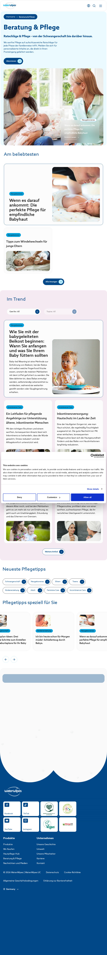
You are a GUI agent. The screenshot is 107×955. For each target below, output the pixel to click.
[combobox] (24, 311)
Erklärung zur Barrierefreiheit (57, 881)
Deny (19, 497)
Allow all (87, 497)
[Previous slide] (6, 659)
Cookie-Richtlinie (72, 872)
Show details (93, 489)
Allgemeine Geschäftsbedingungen (20, 881)
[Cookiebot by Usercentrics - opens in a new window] (92, 456)
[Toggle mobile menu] (100, 6)
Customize (52, 497)
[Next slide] (14, 659)
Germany (10, 889)
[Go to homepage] (9, 6)
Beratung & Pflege (27, 17)
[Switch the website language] (89, 6)
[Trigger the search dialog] (94, 6)
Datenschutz (52, 872)
